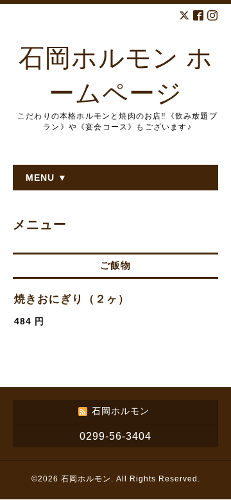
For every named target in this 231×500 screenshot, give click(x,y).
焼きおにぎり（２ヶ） (72, 299)
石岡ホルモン (86, 478)
